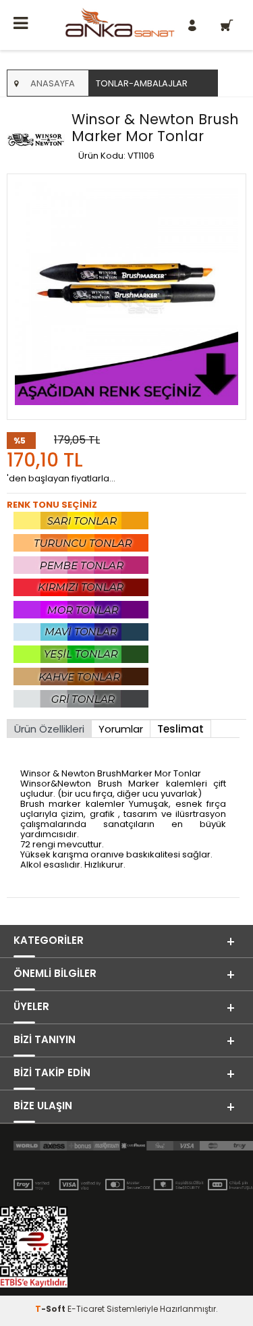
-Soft (51, 1309)
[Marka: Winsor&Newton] (36, 140)
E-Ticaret (86, 1309)
